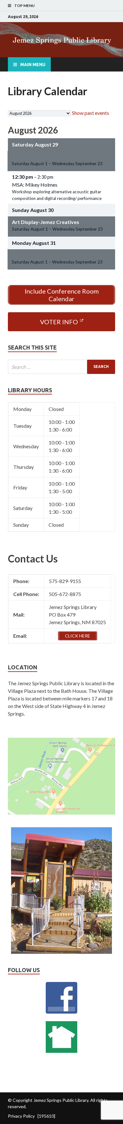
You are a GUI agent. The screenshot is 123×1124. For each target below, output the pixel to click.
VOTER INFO (59, 322)
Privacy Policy (21, 1116)
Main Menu (32, 64)
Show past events (90, 113)
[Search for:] (61, 367)
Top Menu (24, 5)
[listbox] (39, 113)
